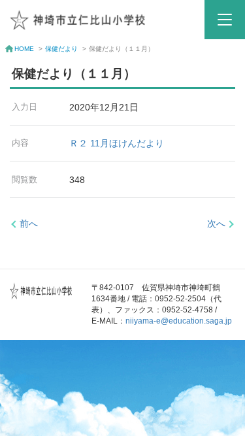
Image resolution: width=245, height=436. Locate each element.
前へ (29, 223)
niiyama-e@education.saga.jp (178, 321)
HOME (24, 48)
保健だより (61, 48)
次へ (216, 223)
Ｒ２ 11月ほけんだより (116, 143)
